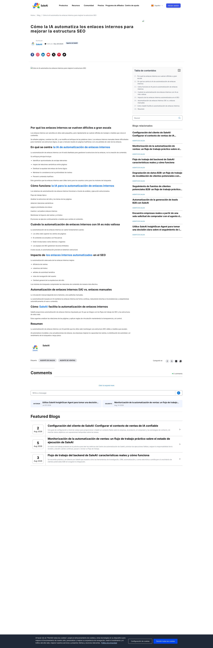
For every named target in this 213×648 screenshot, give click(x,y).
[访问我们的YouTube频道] (48, 54)
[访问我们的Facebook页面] (32, 54)
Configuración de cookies (140, 641)
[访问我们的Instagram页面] (37, 54)
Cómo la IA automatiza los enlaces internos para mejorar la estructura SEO (69, 15)
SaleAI (43, 306)
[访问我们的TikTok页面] (64, 54)
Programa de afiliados (114, 5)
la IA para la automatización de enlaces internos (82, 185)
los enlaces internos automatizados (69, 255)
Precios (101, 5)
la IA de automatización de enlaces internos (81, 147)
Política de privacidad (109, 643)
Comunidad (89, 5)
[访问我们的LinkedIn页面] (43, 54)
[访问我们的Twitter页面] (53, 54)
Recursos (76, 5)
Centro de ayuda (132, 5)
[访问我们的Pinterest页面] (59, 54)
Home (33, 15)
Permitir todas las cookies (165, 641)
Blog (38, 15)
